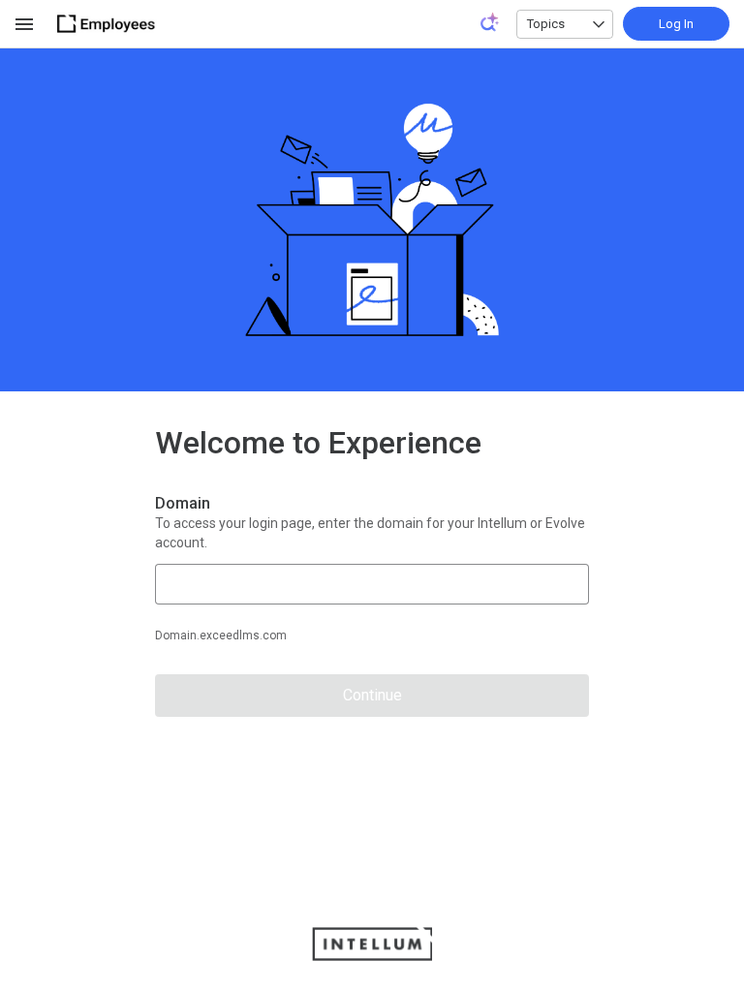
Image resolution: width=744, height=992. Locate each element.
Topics (546, 23)
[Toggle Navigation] (25, 24)
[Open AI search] (490, 22)
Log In (676, 23)
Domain (182, 503)
